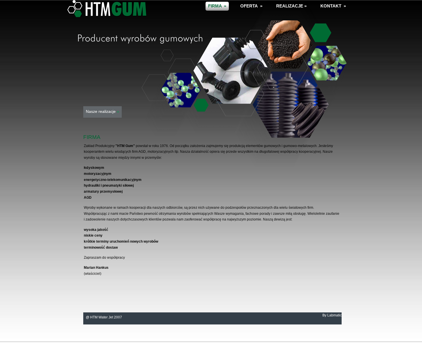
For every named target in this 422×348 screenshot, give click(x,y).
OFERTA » (251, 5)
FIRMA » (217, 5)
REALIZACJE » (291, 5)
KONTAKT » (333, 5)
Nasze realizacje (102, 111)
